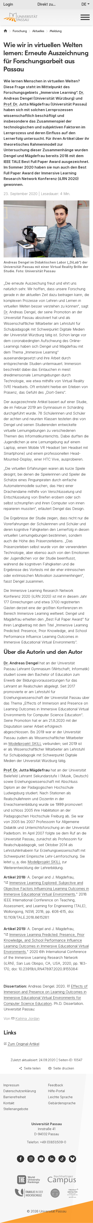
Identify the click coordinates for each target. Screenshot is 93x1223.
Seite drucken (63, 1068)
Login (8, 5)
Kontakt (8, 1103)
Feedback (55, 1085)
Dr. (81, 92)
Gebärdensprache (62, 1103)
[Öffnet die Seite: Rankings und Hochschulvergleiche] (28, 1179)
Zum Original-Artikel (23, 1044)
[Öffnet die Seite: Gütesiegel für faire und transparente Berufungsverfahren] (55, 1193)
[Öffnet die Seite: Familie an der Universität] (29, 1193)
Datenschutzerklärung (19, 1091)
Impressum (11, 1085)
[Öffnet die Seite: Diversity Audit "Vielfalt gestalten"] (72, 1193)
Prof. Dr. (11, 104)
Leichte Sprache (60, 1097)
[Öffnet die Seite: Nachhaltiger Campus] (62, 1179)
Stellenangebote (15, 1109)
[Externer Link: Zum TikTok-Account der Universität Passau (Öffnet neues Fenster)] (62, 1159)
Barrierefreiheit (14, 1097)
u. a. (15, 862)
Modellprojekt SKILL (25, 743)
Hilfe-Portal (56, 1091)
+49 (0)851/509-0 (53, 1142)
